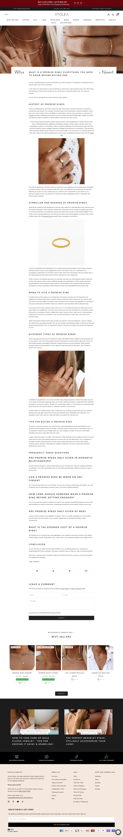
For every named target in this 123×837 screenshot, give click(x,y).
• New (43, 20)
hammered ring (47, 216)
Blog (53, 798)
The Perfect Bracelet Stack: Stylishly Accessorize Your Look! (86, 741)
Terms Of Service (79, 792)
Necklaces (55, 20)
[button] (118, 832)
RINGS (66, 20)
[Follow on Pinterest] (13, 802)
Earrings (87, 20)
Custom (25, 20)
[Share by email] (86, 571)
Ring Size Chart (78, 798)
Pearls (76, 20)
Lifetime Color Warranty (59, 786)
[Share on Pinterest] (70, 571)
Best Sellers (12, 20)
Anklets (112, 20)
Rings (96, 779)
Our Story (55, 776)
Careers (54, 795)
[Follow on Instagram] (9, 802)
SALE (35, 20)
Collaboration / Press (58, 789)
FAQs (75, 776)
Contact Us (77, 779)
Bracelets (100, 20)
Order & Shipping (79, 786)
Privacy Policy (64, 589)
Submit (61, 618)
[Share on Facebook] (37, 571)
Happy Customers (57, 783)
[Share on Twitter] (53, 571)
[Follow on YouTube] (18, 802)
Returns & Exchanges (80, 789)
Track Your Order (79, 783)
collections (66, 23)
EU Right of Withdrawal (81, 802)
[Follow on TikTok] (22, 802)
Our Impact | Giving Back (59, 779)
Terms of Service (76, 589)
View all (61, 693)
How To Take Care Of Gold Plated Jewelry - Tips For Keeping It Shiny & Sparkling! (33, 741)
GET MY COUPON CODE (61, 824)
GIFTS (54, 23)
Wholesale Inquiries (58, 792)
